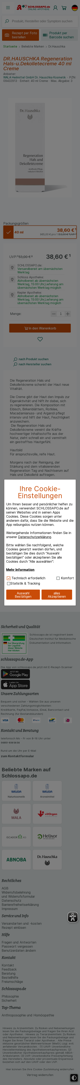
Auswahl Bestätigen (23, 594)
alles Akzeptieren (57, 594)
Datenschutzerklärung (34, 537)
